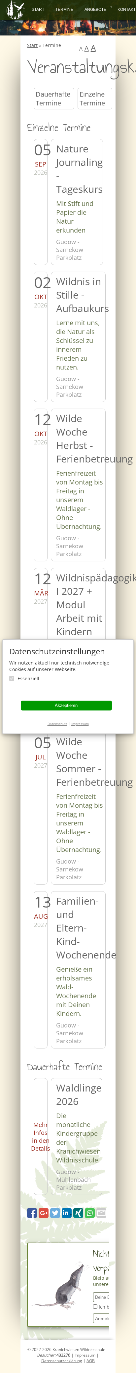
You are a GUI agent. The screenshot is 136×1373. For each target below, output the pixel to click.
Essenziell (28, 678)
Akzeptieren (66, 705)
